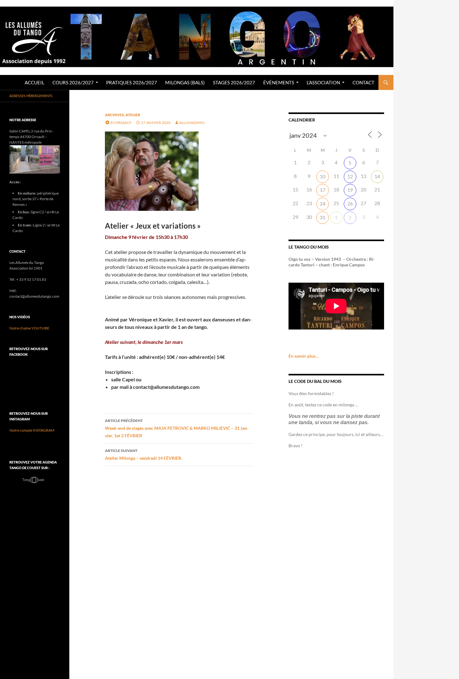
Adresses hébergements (30, 96)
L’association (323, 82)
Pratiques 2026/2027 (131, 82)
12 (350, 176)
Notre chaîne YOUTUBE (29, 328)
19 (350, 190)
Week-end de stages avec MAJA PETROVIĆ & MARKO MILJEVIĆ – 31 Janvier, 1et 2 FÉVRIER (177, 428)
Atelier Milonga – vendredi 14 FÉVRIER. (143, 454)
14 (377, 176)
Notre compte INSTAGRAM (31, 430)
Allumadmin (192, 122)
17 (322, 190)
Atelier (133, 114)
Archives (114, 114)
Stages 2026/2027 (234, 82)
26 (350, 203)
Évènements (278, 82)
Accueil (34, 82)
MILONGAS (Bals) (185, 82)
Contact (363, 82)
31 (322, 217)
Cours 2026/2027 (73, 82)
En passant (121, 122)
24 (322, 203)
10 (322, 176)
